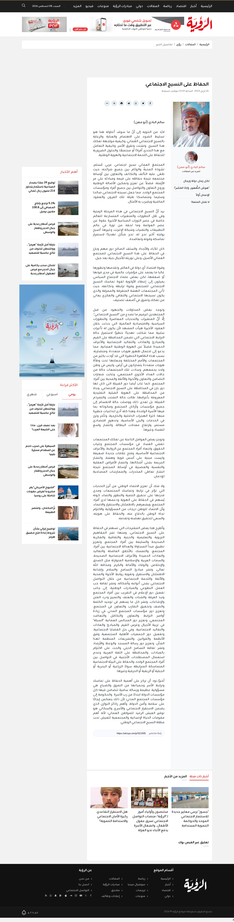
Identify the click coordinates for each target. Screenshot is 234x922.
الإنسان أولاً (203, 195)
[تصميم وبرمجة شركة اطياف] (30, 912)
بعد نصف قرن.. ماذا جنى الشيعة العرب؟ (42, 427)
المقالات (153, 6)
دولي (139, 6)
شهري (32, 394)
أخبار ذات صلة (199, 776)
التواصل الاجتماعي (77, 890)
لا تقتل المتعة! (200, 202)
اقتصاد (181, 6)
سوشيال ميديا (136, 885)
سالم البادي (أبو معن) (191, 167)
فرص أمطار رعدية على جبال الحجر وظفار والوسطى (41, 228)
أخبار (193, 6)
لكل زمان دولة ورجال (196, 181)
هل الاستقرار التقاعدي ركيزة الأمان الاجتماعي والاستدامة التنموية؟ (112, 816)
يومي (72, 394)
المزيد (77, 6)
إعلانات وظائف (110, 896)
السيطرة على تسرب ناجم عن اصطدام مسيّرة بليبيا (40, 450)
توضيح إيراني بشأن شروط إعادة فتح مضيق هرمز (40, 533)
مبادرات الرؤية (122, 6)
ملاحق (115, 890)
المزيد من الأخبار (175, 776)
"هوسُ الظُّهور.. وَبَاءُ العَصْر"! (192, 188)
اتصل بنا (83, 885)
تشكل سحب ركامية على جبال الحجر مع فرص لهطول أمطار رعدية (40, 269)
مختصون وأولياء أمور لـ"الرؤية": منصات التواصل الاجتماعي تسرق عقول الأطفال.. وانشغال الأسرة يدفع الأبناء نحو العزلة (150, 821)
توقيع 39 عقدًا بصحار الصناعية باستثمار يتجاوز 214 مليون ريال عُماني (40, 187)
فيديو (89, 6)
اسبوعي (52, 394)
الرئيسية (206, 6)
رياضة (167, 6)
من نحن (84, 879)
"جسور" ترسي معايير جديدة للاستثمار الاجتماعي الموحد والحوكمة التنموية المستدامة (190, 818)
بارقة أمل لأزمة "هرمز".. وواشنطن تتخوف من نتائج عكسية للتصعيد (41, 249)
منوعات (103, 6)
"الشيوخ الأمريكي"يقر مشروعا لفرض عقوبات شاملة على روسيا (41, 491)
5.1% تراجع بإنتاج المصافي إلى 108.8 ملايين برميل (43, 207)
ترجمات (140, 890)
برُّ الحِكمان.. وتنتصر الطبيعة (43, 510)
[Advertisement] (117, 63)
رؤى (178, 44)
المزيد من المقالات (191, 171)
